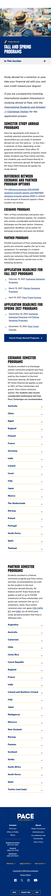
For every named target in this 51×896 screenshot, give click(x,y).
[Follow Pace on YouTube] (36, 880)
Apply (14, 892)
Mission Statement (38, 829)
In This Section (12, 61)
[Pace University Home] (25, 818)
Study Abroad (13, 42)
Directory (12, 829)
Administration (38, 832)
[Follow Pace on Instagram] (28, 880)
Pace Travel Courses (31, 297)
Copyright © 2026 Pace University (25, 871)
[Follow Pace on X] (22, 880)
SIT (9, 611)
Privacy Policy (25, 875)
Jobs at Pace (38, 842)
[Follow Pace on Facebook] (15, 880)
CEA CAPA (37, 608)
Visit (37, 892)
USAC (18, 611)
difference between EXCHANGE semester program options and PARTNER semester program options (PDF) (23, 192)
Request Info (25, 892)
